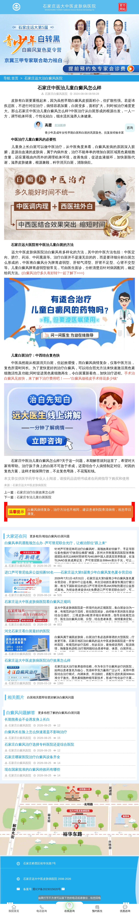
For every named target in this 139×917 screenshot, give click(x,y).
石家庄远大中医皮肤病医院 (29, 485)
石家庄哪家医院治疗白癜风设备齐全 (32, 757)
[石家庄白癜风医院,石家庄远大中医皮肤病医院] (16, 7)
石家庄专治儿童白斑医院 (34, 497)
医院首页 (14, 910)
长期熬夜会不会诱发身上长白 (27, 719)
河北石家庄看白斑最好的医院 (27, 631)
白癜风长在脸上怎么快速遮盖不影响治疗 (36, 732)
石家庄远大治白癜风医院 (43, 78)
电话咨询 (41, 910)
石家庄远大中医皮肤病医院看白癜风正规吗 (38, 602)
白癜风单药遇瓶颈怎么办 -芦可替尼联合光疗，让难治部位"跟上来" (55, 543)
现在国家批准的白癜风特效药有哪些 (32, 769)
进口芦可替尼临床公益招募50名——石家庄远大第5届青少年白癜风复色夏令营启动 (68, 572)
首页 (14, 78)
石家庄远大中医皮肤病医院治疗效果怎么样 (38, 660)
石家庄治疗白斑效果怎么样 (36, 492)
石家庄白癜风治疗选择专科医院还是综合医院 (39, 744)
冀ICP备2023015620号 (46, 889)
